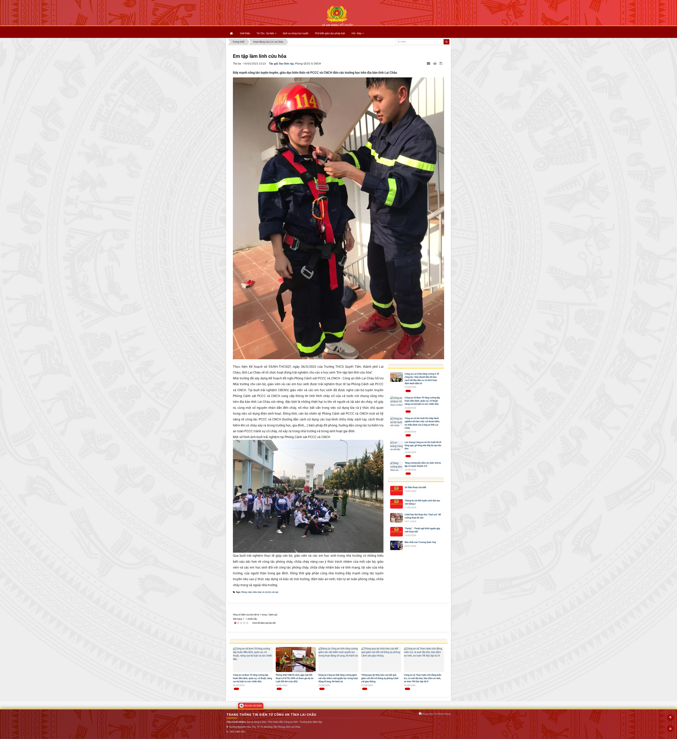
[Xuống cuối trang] (670, 728)
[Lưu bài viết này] (441, 63)
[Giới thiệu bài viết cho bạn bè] (429, 63)
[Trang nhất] (231, 33)
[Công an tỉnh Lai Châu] (337, 16)
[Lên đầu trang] (670, 717)
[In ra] (435, 63)
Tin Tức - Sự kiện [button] (266, 33)
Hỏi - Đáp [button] (357, 33)
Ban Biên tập (286, 63)
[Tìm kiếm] (446, 41)
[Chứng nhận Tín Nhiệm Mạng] (434, 714)
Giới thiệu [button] (245, 33)
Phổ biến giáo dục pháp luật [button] (330, 33)
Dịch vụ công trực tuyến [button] (296, 33)
